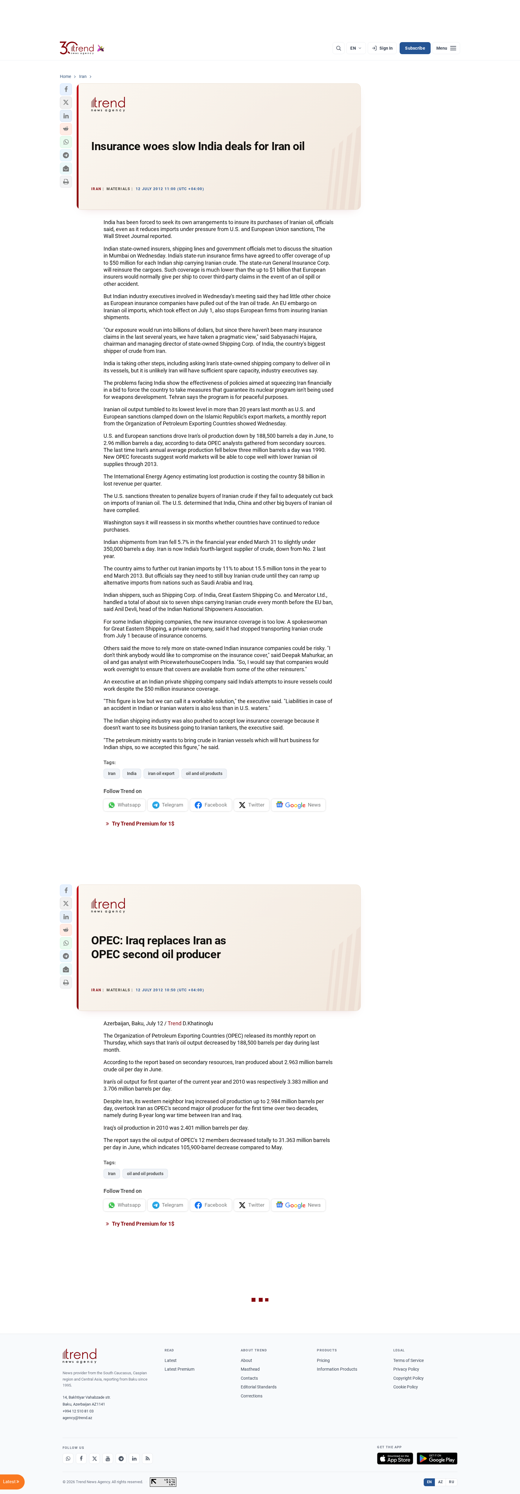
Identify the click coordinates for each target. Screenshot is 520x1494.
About (246, 1360)
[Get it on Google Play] (437, 1458)
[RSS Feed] (147, 1458)
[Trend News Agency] (79, 1355)
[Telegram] (121, 1458)
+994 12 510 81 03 (78, 1411)
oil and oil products (204, 773)
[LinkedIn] (134, 1458)
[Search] (339, 48)
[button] (66, 89)
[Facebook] (81, 1458)
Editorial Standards (259, 1386)
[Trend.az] (82, 48)
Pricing (323, 1360)
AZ (440, 1482)
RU (451, 1482)
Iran (112, 773)
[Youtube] (107, 1458)
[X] (94, 1458)
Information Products (337, 1369)
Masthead (250, 1369)
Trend (175, 1023)
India (132, 773)
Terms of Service (408, 1360)
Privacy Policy (406, 1369)
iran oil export (161, 773)
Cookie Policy (405, 1386)
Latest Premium (179, 1369)
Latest (171, 1360)
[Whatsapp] (68, 1458)
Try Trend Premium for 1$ (142, 823)
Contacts (249, 1378)
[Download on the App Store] (395, 1458)
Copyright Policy (408, 1378)
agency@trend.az (77, 1417)
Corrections (251, 1396)
